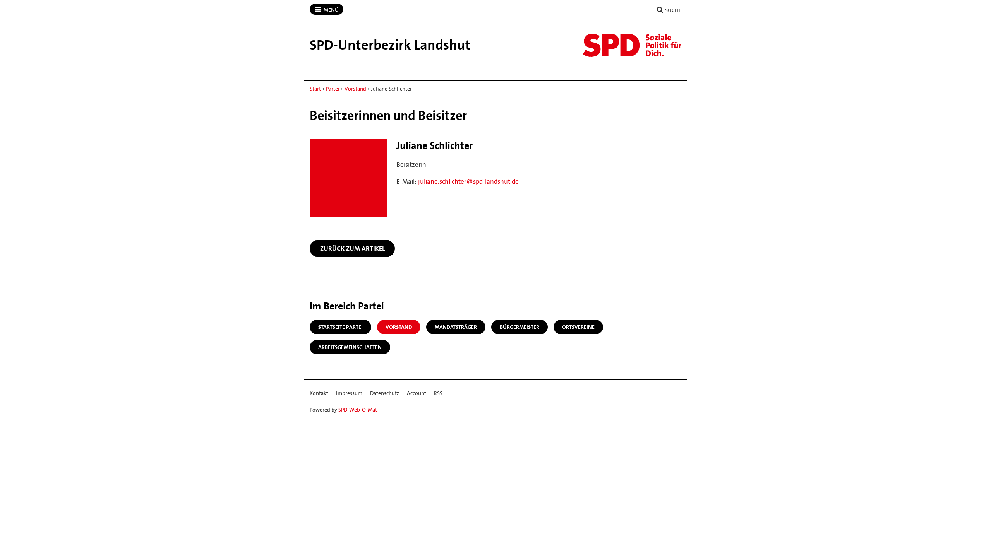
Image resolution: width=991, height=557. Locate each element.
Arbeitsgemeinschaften (350, 346)
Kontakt (319, 393)
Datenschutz (384, 393)
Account (416, 393)
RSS (438, 393)
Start (315, 88)
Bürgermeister (519, 326)
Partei (332, 88)
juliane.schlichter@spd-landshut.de (468, 181)
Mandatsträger (456, 326)
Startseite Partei (340, 326)
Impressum (349, 393)
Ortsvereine (578, 326)
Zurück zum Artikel (352, 248)
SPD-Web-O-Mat (357, 409)
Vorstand (355, 88)
